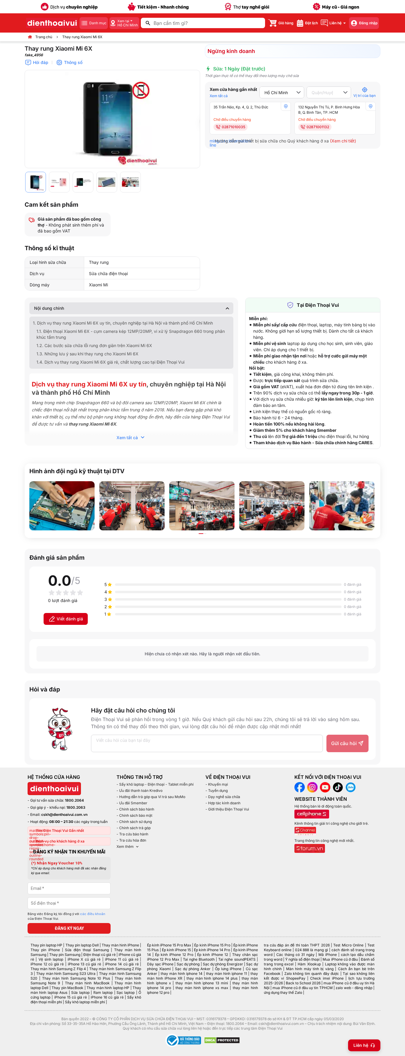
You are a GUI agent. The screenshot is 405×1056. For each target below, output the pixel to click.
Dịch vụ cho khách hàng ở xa (60, 841)
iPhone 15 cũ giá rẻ (70, 997)
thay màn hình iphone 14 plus (211, 978)
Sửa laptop (80, 992)
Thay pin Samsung (64, 954)
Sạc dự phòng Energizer (223, 964)
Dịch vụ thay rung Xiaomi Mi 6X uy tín (89, 384)
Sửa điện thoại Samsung (87, 950)
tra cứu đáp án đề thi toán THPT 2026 (297, 945)
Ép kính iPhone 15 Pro (212, 945)
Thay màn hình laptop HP (108, 988)
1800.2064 (74, 800)
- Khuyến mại (216, 784)
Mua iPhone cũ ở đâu (340, 959)
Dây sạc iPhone (160, 964)
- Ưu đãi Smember (132, 803)
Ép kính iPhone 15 (176, 950)
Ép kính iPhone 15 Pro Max (169, 945)
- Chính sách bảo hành (135, 809)
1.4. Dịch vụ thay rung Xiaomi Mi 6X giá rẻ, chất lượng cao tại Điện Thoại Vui (110, 362)
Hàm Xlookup (309, 964)
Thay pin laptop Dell (82, 945)
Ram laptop (103, 992)
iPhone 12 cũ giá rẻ (47, 964)
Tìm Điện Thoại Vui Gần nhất (60, 830)
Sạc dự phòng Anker (193, 969)
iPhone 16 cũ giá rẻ (107, 997)
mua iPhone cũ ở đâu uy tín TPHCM (302, 988)
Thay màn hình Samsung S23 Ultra (65, 973)
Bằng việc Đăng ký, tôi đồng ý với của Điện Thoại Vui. (66, 916)
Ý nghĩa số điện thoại (302, 959)
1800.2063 (75, 807)
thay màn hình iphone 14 (182, 973)
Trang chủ (43, 37)
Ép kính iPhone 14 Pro (212, 950)
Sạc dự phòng (188, 964)
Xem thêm (125, 846)
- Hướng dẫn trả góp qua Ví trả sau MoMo (151, 797)
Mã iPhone (327, 954)
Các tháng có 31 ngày (295, 954)
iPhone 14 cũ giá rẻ (121, 964)
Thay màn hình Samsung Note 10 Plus (76, 978)
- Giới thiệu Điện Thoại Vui (227, 809)
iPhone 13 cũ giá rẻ (84, 964)
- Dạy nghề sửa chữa (222, 797)
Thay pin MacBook (67, 988)
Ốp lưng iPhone (228, 969)
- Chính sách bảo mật (134, 815)
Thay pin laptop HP (46, 945)
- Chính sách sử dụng (134, 821)
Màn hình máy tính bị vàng (310, 969)
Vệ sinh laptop (51, 959)
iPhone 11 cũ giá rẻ (121, 959)
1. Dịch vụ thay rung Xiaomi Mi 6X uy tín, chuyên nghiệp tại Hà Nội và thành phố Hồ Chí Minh (123, 322)
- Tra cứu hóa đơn (131, 840)
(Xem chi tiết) (343, 140)
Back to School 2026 (303, 983)
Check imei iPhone (327, 978)
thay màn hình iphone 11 (226, 973)
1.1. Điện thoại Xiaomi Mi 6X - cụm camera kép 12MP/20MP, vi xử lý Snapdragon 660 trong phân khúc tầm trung (130, 334)
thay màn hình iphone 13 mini (202, 983)
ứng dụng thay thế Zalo (283, 992)
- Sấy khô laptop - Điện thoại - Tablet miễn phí (155, 784)
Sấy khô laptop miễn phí (85, 1002)
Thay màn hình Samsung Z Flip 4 (58, 969)
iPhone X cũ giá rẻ (84, 959)
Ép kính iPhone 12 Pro (174, 954)
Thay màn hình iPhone (120, 945)
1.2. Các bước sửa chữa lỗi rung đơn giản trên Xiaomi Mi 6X (94, 345)
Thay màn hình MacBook (87, 983)
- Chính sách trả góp (134, 828)
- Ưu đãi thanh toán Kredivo (139, 790)
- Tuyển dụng (216, 790)
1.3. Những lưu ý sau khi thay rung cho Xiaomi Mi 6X (87, 353)
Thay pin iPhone (45, 950)
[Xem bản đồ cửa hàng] (286, 106)
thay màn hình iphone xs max (202, 988)
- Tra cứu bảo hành (132, 834)
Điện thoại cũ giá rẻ (99, 954)
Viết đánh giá (70, 618)
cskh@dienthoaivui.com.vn (64, 814)
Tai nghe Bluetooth (199, 959)
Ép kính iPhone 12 (212, 954)
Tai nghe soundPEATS (236, 959)
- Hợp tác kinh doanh (222, 803)
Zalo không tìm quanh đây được (311, 973)
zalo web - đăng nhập (354, 988)
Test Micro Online (348, 945)
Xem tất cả (219, 96)
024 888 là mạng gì (311, 950)
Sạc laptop (126, 992)
